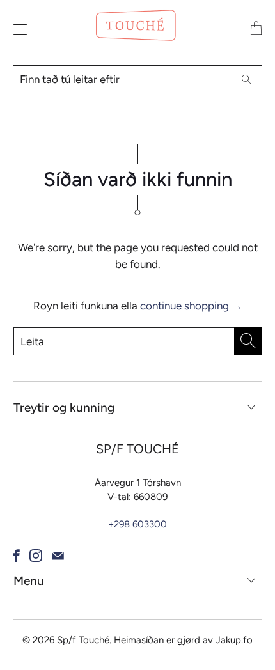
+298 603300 (137, 524)
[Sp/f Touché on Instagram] (35, 555)
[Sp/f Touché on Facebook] (16, 555)
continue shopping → (191, 305)
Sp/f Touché (83, 640)
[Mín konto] (17, 29)
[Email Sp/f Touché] (58, 555)
